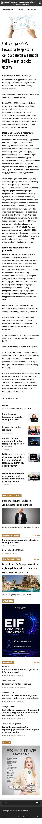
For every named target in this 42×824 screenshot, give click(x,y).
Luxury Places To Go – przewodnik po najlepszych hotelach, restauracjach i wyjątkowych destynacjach (20, 568)
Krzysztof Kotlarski (8, 675)
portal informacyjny (23, 409)
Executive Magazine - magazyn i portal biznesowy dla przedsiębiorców (21, 3)
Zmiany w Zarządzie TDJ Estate (13, 550)
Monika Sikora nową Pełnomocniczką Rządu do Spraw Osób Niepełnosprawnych (13, 417)
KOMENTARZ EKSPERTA (12, 495)
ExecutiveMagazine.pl (21, 811)
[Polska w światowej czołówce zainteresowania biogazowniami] (21, 516)
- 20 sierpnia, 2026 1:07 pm (10, 553)
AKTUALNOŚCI (8, 662)
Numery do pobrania (24, 817)
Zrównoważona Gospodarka (11, 724)
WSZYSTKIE (36, 535)
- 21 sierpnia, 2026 (19, 675)
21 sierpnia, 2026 (7, 423)
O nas (4, 817)
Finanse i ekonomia (8, 681)
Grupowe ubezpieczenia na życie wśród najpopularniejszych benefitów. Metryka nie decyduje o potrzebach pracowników (13, 477)
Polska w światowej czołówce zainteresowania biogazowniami (17, 502)
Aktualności (33, 419)
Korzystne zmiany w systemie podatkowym (16, 684)
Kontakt (12, 817)
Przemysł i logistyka (8, 707)
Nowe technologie (8, 692)
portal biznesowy (8, 409)
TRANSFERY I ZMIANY (11, 535)
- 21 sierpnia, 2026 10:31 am (10, 546)
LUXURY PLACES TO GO (11, 559)
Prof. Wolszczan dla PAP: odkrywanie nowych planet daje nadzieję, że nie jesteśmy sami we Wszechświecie (13, 442)
